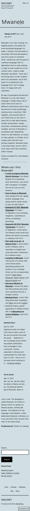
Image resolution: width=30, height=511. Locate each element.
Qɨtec (11, 303)
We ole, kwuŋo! (6, 476)
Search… (4, 448)
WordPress (19, 504)
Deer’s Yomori (19, 278)
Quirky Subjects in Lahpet (10, 473)
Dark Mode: (22, 509)
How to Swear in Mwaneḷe (15, 193)
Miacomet (6, 3)
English (24, 303)
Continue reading (14, 363)
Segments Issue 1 (7, 470)
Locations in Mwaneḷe (14, 258)
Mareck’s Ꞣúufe (11, 281)
